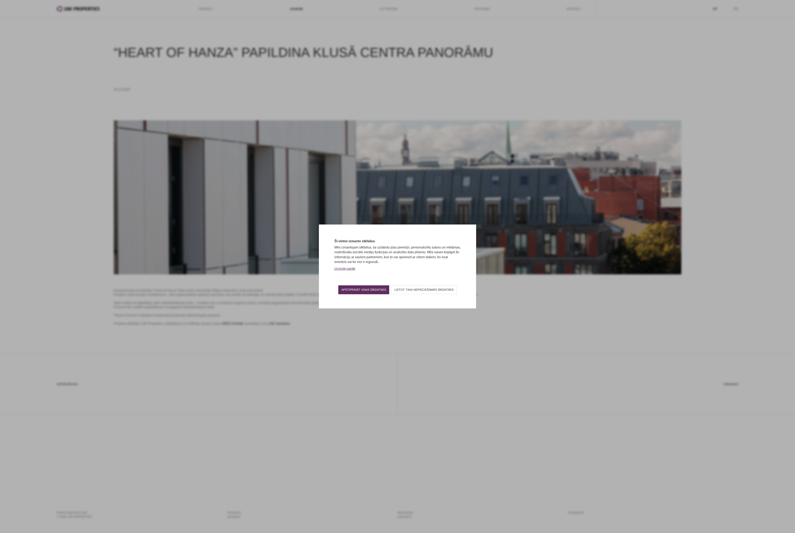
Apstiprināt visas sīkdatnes (363, 289)
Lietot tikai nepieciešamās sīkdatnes (424, 289)
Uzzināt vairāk (344, 268)
